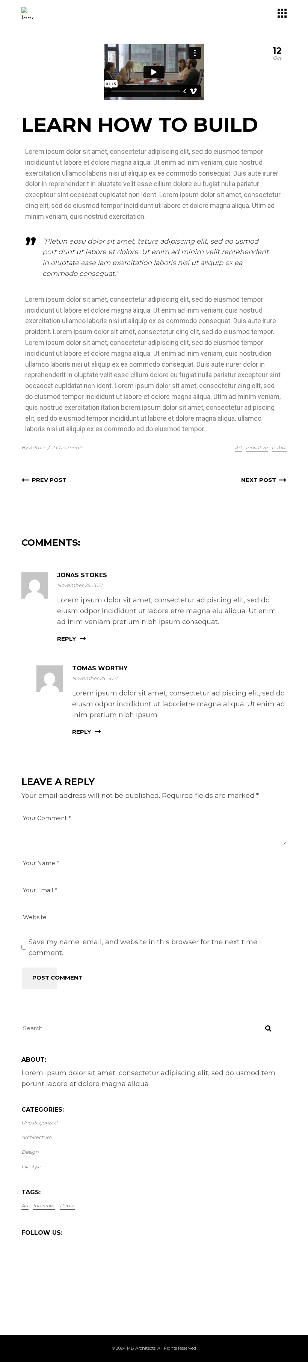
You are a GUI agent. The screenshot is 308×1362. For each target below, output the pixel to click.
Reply (66, 639)
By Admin (33, 447)
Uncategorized (39, 1123)
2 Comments (67, 447)
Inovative (257, 447)
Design (30, 1152)
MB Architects (141, 1348)
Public (279, 447)
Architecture (36, 1137)
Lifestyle (31, 1166)
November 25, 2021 (80, 585)
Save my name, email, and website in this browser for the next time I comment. (145, 947)
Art (238, 447)
